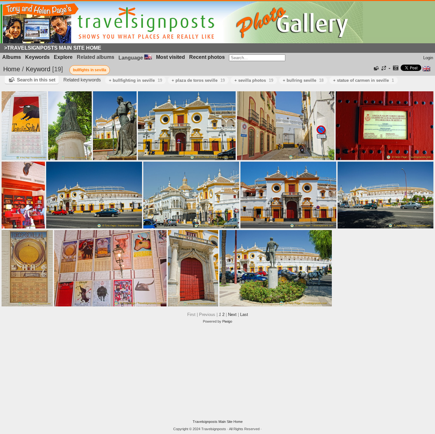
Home (11, 69)
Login (428, 57)
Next (232, 314)
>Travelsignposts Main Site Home (52, 48)
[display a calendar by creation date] (395, 69)
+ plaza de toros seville (198, 80)
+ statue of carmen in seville (363, 80)
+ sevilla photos (253, 80)
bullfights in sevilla (89, 70)
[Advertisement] (217, 371)
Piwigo (227, 321)
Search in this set (36, 79)
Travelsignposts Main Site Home (218, 422)
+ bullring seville (303, 80)
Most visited (170, 57)
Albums (11, 57)
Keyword (38, 69)
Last (244, 314)
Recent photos (207, 57)
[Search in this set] (376, 68)
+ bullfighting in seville (135, 80)
